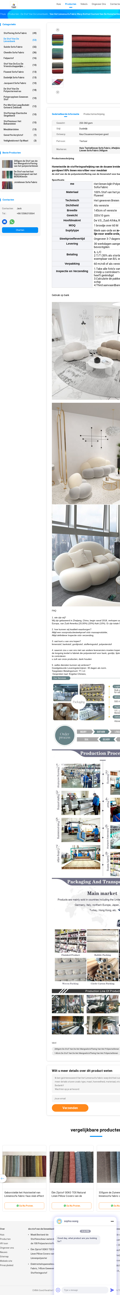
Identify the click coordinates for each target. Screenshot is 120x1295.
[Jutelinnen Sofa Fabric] (7, 185)
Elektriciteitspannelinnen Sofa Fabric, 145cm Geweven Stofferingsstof (46, 1268)
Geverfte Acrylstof (20, 135)
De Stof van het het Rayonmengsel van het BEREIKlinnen (25, 174)
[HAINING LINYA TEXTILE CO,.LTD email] (4, 221)
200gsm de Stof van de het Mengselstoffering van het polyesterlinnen (26, 163)
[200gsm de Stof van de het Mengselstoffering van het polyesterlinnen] (7, 164)
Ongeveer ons (7, 1248)
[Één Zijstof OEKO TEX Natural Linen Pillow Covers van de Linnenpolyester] (71, 1167)
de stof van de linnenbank (20, 40)
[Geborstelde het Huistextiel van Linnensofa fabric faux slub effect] (24, 1167)
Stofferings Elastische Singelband (20, 114)
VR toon (4, 1243)
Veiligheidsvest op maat (20, 140)
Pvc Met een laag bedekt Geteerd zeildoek (20, 106)
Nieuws (3, 1252)
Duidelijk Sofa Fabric (20, 77)
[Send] (112, 1290)
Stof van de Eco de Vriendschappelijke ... (20, 65)
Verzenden (70, 1108)
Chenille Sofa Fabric (20, 52)
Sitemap (4, 1256)
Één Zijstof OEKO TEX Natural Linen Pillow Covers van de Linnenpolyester (69, 1196)
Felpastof (20, 58)
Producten (5, 1239)
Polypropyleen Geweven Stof (20, 98)
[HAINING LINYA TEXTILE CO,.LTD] (14, 4)
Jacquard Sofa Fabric (20, 83)
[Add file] (58, 1290)
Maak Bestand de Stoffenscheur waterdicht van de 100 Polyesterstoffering (46, 1239)
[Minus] (112, 1221)
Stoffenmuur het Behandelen (20, 122)
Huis (2, 1234)
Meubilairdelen (20, 129)
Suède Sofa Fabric (20, 47)
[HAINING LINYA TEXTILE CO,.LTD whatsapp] (12, 221)
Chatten (20, 230)
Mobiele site (6, 1261)
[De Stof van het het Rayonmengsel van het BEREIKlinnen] (7, 174)
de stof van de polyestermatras (20, 90)
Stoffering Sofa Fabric (20, 33)
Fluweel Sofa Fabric (20, 72)
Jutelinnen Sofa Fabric (25, 182)
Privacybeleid (6, 1265)
